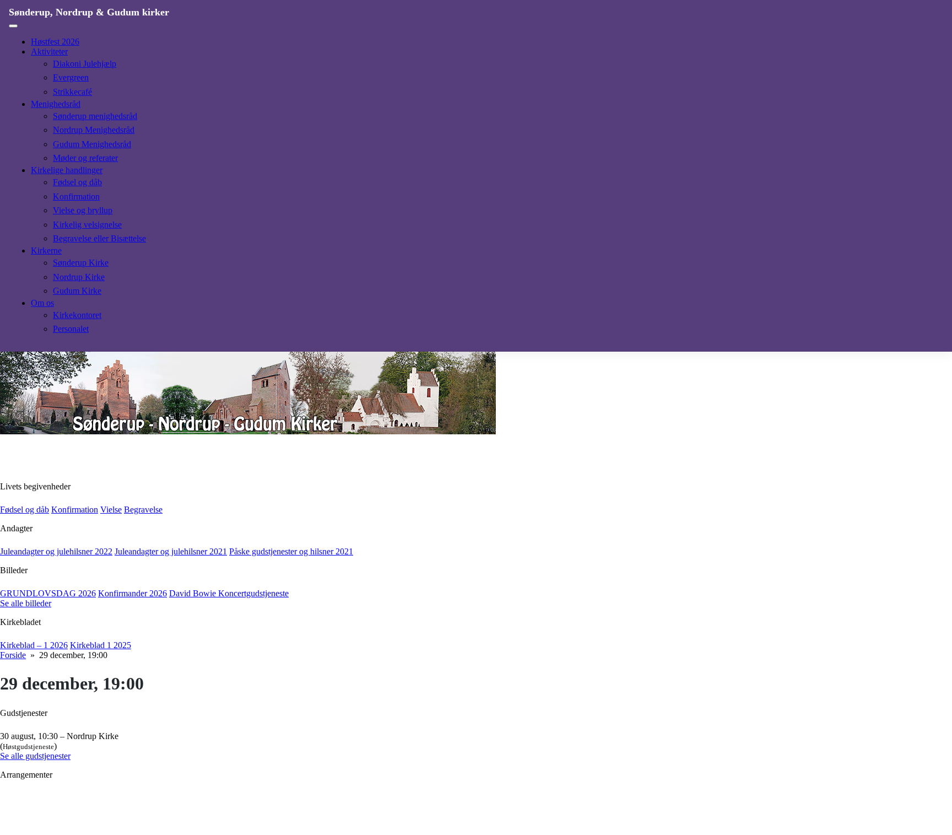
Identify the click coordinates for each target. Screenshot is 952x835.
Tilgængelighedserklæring (40, 830)
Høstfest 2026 (55, 41)
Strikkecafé (72, 91)
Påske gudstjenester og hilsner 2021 (291, 551)
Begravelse (143, 509)
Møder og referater (85, 158)
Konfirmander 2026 (132, 593)
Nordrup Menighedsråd (93, 129)
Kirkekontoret (77, 315)
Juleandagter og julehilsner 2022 (56, 551)
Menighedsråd (55, 104)
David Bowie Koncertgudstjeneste (229, 593)
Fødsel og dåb (77, 182)
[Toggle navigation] (13, 26)
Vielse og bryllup (82, 210)
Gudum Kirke (77, 290)
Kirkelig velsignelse (87, 224)
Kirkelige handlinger (66, 170)
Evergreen (71, 77)
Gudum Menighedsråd (92, 144)
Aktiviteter (49, 51)
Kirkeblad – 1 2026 (34, 645)
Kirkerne (46, 250)
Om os (42, 303)
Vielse (111, 509)
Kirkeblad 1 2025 (100, 645)
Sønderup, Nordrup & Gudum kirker (89, 12)
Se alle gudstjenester (35, 756)
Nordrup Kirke (79, 277)
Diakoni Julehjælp (84, 63)
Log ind (99, 830)
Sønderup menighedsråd (95, 116)
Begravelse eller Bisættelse (99, 238)
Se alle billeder (25, 603)
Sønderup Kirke (81, 262)
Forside (13, 655)
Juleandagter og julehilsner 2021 (171, 551)
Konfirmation (76, 196)
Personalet (71, 328)
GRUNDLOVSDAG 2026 (48, 593)
